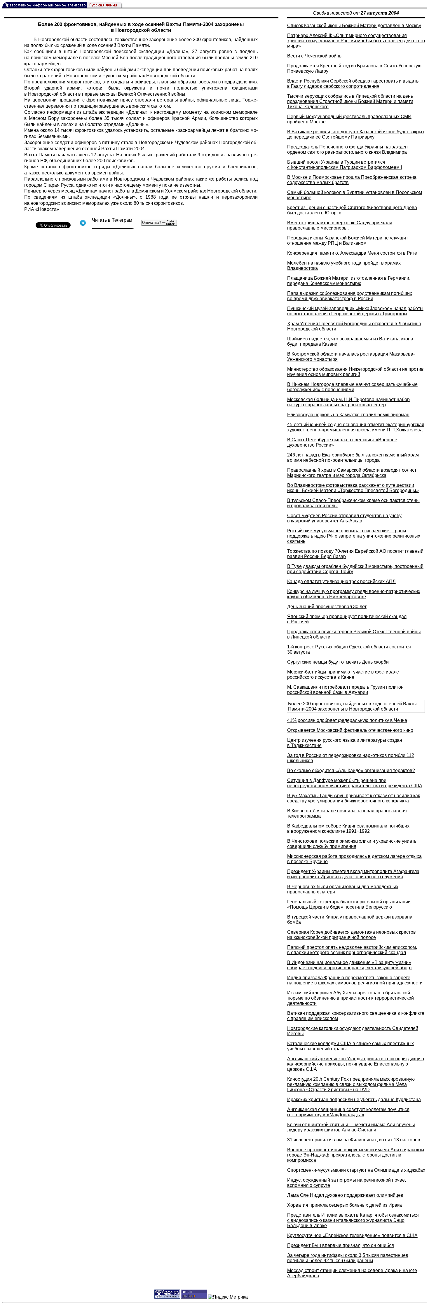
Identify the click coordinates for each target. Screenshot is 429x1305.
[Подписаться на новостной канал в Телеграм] (112, 226)
